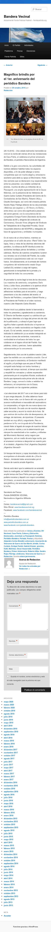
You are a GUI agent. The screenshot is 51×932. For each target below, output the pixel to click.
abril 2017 (8, 770)
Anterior (8, 65)
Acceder (7, 915)
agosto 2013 (9, 899)
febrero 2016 (9, 812)
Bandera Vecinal (17, 16)
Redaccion (8, 90)
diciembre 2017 (10, 749)
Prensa (20, 51)
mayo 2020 (8, 701)
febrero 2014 (9, 884)
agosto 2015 (9, 830)
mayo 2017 (8, 767)
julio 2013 (8, 902)
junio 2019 (8, 719)
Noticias (38, 536)
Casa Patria (16, 533)
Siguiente (42, 65)
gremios (40, 546)
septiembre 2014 (11, 863)
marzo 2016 (9, 809)
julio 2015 (8, 833)
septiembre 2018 (11, 731)
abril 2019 (8, 725)
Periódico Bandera (11, 538)
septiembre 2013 (11, 896)
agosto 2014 (9, 866)
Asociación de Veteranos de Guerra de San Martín (25, 542)
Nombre (13, 641)
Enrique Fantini (17, 546)
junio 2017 (8, 764)
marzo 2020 (9, 704)
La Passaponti (28, 536)
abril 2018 (8, 737)
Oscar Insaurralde (24, 548)
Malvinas (12, 548)
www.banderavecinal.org (24, 507)
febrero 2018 (9, 743)
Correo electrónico (17, 655)
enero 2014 (8, 887)
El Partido (16, 45)
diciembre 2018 (10, 728)
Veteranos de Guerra (34, 553)
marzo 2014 (9, 881)
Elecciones (31, 51)
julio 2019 (8, 716)
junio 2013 (8, 905)
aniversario (29, 541)
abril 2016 (8, 806)
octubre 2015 (9, 824)
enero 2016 (8, 815)
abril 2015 (8, 842)
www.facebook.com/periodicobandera (19, 525)
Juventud (18, 536)
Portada (23, 538)
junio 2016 (8, 800)
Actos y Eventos (34, 530)
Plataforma (9, 51)
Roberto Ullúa (33, 551)
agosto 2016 (9, 794)
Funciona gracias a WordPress (25, 926)
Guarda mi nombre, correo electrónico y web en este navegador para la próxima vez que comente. (26, 680)
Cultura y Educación (30, 533)
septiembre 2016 (11, 791)
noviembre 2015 (11, 821)
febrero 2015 (9, 848)
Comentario (14, 606)
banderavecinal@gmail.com (21, 504)
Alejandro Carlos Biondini (14, 541)
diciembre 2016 (10, 782)
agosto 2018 (9, 734)
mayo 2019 (8, 722)
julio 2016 (8, 797)
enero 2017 (8, 779)
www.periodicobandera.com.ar (16, 522)
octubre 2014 (9, 860)
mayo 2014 (8, 875)
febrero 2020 (9, 707)
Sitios (22, 56)
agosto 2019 (9, 713)
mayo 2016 (8, 803)
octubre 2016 (9, 788)
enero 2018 (8, 746)
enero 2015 (8, 851)
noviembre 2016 (11, 785)
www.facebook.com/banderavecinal (27, 510)
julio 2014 (8, 869)
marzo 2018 (9, 740)
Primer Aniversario (19, 551)
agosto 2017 (9, 758)
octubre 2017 (9, 755)
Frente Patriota (10, 56)
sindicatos (20, 553)
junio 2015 (8, 836)
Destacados (9, 536)
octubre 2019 (9, 710)
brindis (35, 543)
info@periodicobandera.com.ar (16, 519)
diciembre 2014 (10, 854)
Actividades (28, 45)
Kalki (6, 548)
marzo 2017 (9, 773)
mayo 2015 (8, 839)
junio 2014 (8, 872)
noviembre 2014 (11, 857)
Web (11, 669)
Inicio (7, 45)
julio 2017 (8, 761)
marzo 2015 (9, 845)
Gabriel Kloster (30, 546)
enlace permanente (27, 556)
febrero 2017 (9, 776)
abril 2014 (8, 878)
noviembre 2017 (11, 752)
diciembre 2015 (10, 818)
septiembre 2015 (11, 827)
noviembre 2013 (11, 890)
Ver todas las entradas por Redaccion (29, 567)
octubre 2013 (9, 893)
